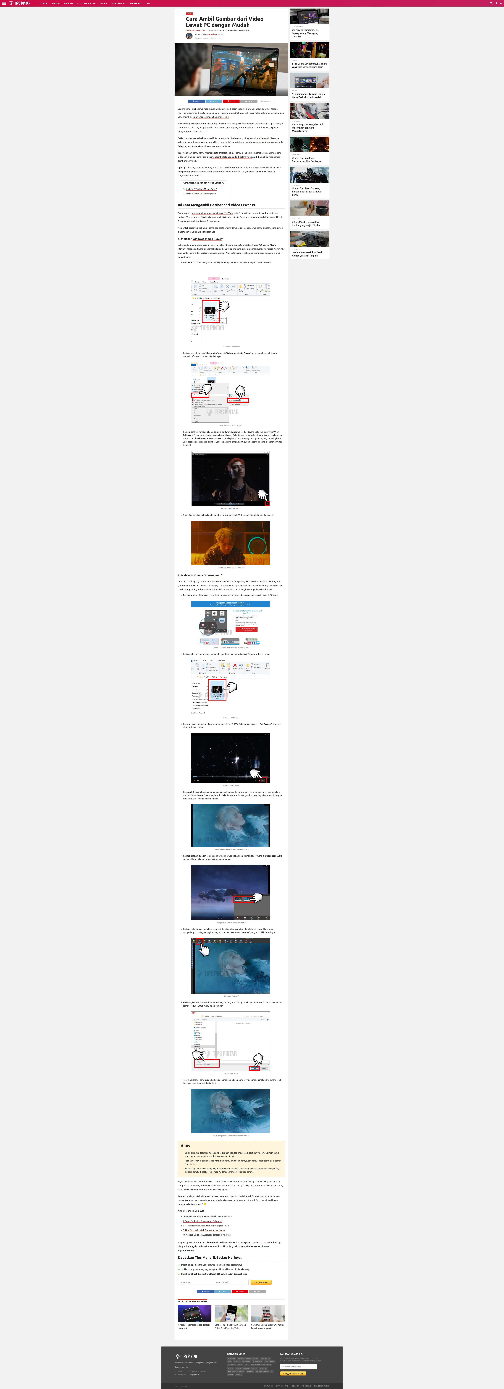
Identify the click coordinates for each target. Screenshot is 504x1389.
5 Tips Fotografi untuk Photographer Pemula (204, 1230)
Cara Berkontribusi (321, 1386)
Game (240, 1365)
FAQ (286, 1386)
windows (263, 1368)
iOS (78, 3)
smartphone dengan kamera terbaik (211, 117)
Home (188, 30)
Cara (246, 1365)
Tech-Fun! (43, 3)
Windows (68, 3)
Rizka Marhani (211, 34)
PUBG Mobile (136, 3)
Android (56, 3)
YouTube (246, 1368)
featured (231, 1358)
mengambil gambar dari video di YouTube (212, 213)
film (229, 1361)
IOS (272, 1371)
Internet (250, 1371)
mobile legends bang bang (261, 1365)
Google (239, 1374)
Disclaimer (295, 1386)
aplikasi (237, 1361)
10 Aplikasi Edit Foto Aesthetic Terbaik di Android (207, 1235)
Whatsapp (232, 1365)
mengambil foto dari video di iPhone (224, 167)
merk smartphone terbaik (220, 127)
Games (238, 1368)
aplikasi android (262, 1371)
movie (272, 1361)
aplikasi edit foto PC (211, 1172)
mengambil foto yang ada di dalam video (231, 157)
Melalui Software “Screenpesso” (201, 193)
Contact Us (268, 1386)
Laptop (255, 1368)
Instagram (246, 1361)
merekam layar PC (233, 585)
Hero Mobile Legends (236, 1371)
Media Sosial (90, 3)
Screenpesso (213, 575)
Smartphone (265, 1358)
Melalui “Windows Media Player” (201, 189)
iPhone (230, 1368)
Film (148, 3)
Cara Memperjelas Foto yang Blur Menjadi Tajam (206, 1225)
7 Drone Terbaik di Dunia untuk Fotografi (202, 1221)
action (230, 1374)
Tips (203, 30)
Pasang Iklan (306, 1386)
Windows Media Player (207, 238)
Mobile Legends (118, 3)
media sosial (262, 138)
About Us (279, 1386)
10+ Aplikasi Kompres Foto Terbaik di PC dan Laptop (208, 1216)
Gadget (103, 3)
